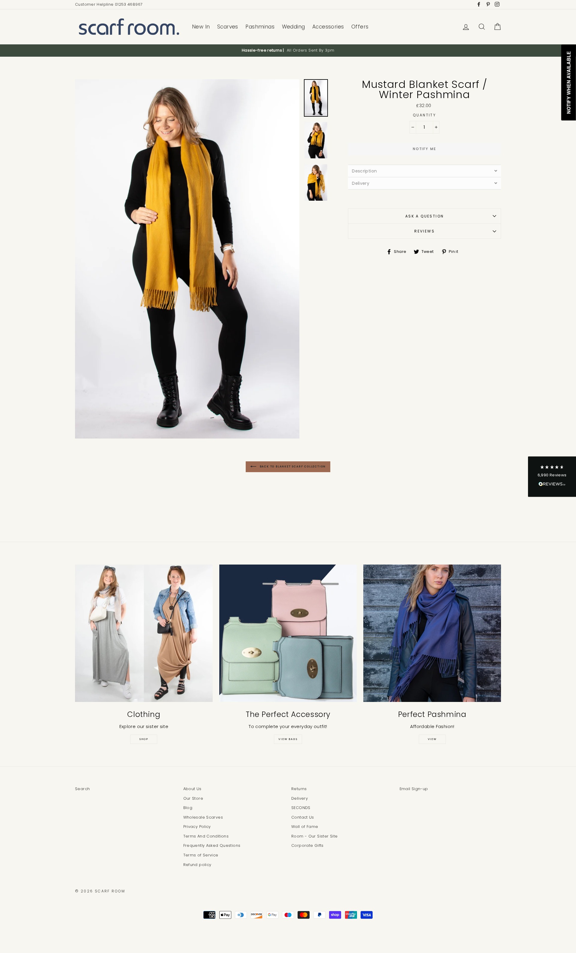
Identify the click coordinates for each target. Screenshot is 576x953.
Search (82, 788)
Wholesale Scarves (203, 817)
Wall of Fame (304, 826)
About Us (192, 788)
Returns (299, 788)
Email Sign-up (414, 788)
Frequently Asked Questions (212, 845)
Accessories (328, 26)
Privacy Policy (197, 826)
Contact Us (302, 817)
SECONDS (300, 807)
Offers (360, 26)
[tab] (424, 171)
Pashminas (259, 26)
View (432, 739)
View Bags (287, 739)
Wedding (293, 26)
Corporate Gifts (307, 845)
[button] (552, 476)
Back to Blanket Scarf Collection (292, 466)
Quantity (424, 115)
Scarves (227, 26)
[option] (288, 50)
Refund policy (197, 864)
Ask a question (424, 216)
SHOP (144, 739)
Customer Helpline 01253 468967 (108, 4)
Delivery (299, 798)
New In (201, 26)
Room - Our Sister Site (314, 836)
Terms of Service (200, 855)
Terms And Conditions (206, 836)
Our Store (193, 798)
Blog (188, 807)
